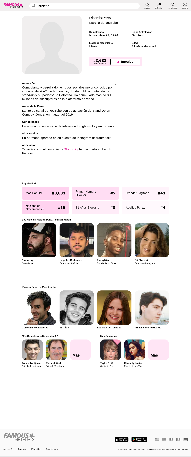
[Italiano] (178, 439)
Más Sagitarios (108, 336)
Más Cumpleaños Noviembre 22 (40, 336)
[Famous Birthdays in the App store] (121, 439)
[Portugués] (164, 439)
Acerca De (8, 449)
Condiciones (52, 449)
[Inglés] (157, 439)
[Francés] (171, 439)
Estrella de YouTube (103, 23)
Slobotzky (71, 149)
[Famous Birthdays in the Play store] (139, 439)
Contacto (22, 449)
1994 (114, 35)
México (94, 46)
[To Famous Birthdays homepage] (13, 5)
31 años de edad (144, 46)
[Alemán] (186, 439)
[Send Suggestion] (117, 84)
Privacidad (36, 449)
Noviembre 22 (99, 35)
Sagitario (138, 35)
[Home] (48, 437)
